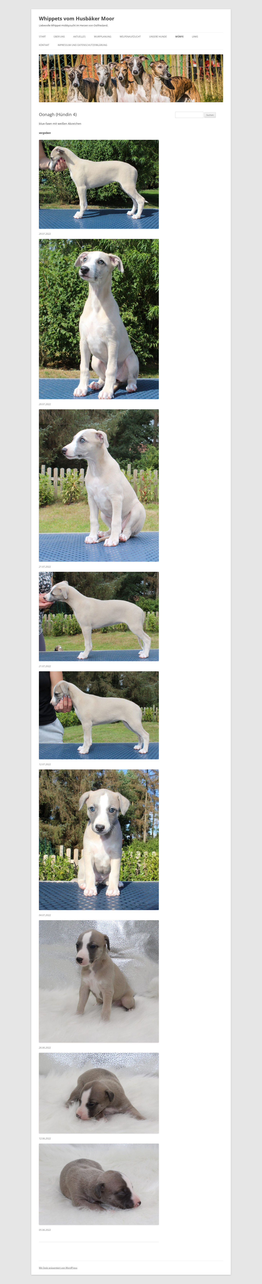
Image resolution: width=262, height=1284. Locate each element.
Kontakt (44, 45)
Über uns (59, 36)
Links (195, 36)
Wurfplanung (102, 36)
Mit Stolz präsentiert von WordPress (58, 1267)
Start (42, 36)
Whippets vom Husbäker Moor (76, 18)
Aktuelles (79, 36)
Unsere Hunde (158, 36)
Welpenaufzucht (130, 36)
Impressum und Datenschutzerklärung (82, 45)
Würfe (179, 36)
